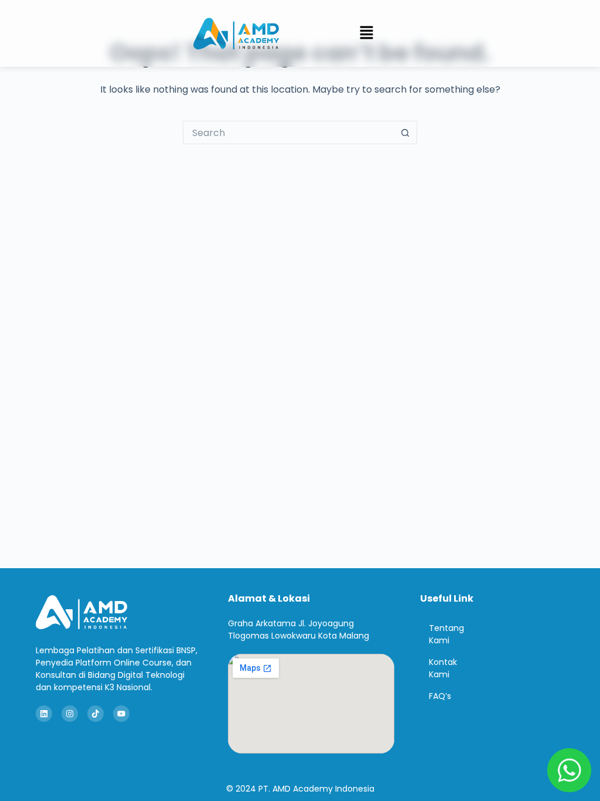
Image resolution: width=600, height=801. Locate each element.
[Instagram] (70, 713)
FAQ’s (440, 696)
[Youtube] (121, 713)
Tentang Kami (446, 634)
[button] (366, 33)
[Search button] (405, 132)
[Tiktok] (95, 713)
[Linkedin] (44, 713)
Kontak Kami (443, 668)
